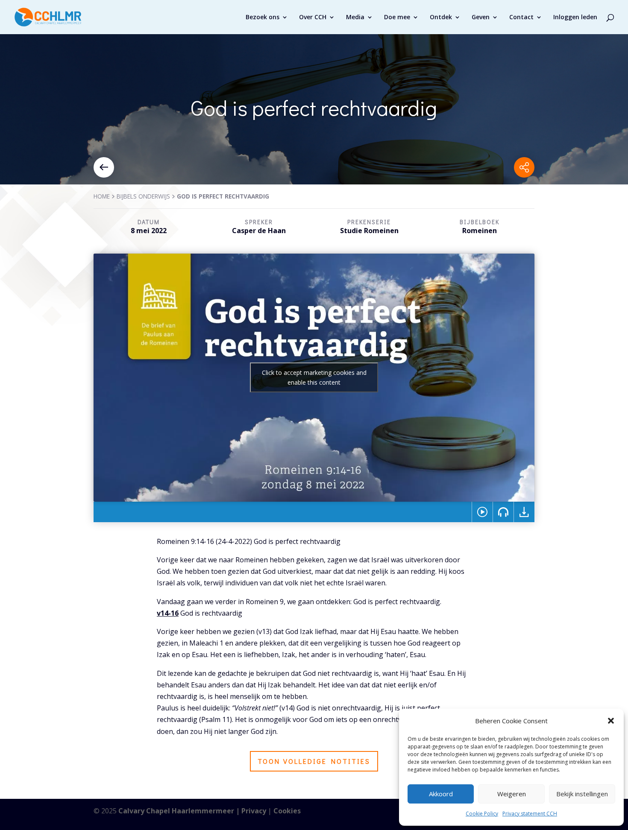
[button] (611, 720)
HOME (102, 196)
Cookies (287, 810)
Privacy (253, 810)
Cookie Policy (482, 813)
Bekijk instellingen (582, 793)
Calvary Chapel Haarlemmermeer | (179, 810)
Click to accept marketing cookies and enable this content (314, 377)
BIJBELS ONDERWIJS (143, 196)
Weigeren (511, 793)
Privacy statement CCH (529, 813)
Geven (481, 17)
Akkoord (441, 793)
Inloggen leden (575, 17)
